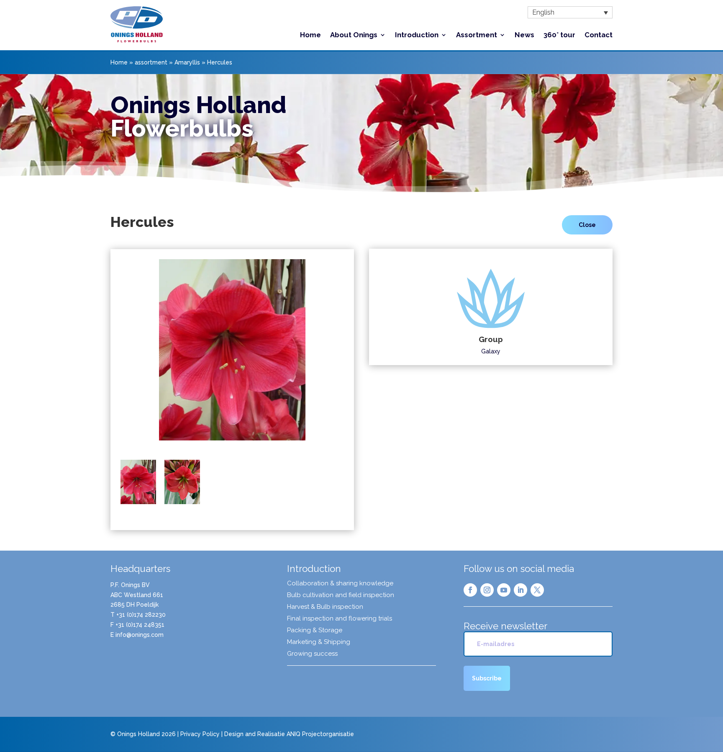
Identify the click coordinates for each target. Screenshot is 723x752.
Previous (108, 355)
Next (356, 355)
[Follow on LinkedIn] (520, 590)
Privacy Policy (200, 734)
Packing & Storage (314, 630)
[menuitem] (570, 12)
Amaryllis (187, 62)
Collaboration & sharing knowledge (340, 583)
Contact (599, 35)
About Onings (353, 35)
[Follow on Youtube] (503, 590)
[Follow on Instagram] (487, 590)
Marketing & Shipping (318, 642)
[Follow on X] (537, 590)
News (524, 35)
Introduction (416, 35)
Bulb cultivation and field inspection (340, 595)
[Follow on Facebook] (470, 590)
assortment (151, 62)
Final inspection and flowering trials (339, 619)
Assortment (476, 35)
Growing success (312, 654)
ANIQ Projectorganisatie (320, 734)
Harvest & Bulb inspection (325, 607)
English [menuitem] (543, 12)
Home (310, 35)
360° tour (559, 35)
